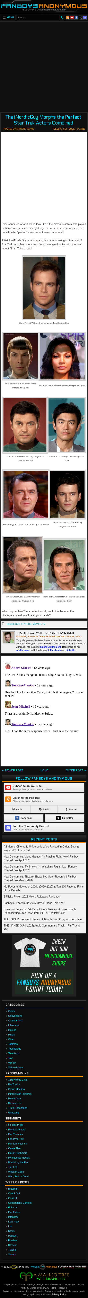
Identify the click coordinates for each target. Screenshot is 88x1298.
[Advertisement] (44, 66)
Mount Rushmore (17, 1153)
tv (43, 624)
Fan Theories (15, 1134)
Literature (13, 1025)
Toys (10, 1058)
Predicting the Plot (18, 1162)
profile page (22, 650)
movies (37, 624)
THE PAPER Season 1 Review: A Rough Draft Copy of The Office (43, 919)
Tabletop (13, 1044)
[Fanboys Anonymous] (44, 6)
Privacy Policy (59, 1294)
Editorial (12, 1207)
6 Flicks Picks (15, 1124)
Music (11, 1034)
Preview (12, 1240)
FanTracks (14, 1084)
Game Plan (14, 1148)
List (10, 1226)
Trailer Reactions (17, 1108)
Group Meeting (16, 1089)
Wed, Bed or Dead (18, 1176)
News (11, 1231)
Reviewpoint (15, 1103)
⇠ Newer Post (12, 770)
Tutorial (12, 1249)
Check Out (14, 1193)
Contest (12, 1198)
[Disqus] (44, 712)
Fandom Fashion (17, 1143)
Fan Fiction (14, 1212)
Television (13, 1053)
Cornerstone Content (20, 1202)
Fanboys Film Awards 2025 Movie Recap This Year (34, 902)
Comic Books (15, 1020)
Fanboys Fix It (16, 1139)
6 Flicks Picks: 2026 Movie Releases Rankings (32, 896)
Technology (14, 1048)
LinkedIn (70, 650)
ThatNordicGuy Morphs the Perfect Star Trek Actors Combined (43, 120)
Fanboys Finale (16, 1129)
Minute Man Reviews (20, 1093)
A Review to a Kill (17, 1079)
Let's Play (13, 1221)
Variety (12, 1062)
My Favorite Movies (19, 1157)
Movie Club (14, 1098)
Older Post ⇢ (76, 770)
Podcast (12, 1235)
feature (26, 624)
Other (11, 1039)
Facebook (55, 650)
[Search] (62, 17)
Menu (10, 17)
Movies (12, 1030)
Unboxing (13, 1112)
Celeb (11, 1011)
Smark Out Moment (50, 647)
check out (13, 624)
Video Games (15, 1067)
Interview (13, 1217)
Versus (12, 1254)
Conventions (15, 1015)
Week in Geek (16, 1171)
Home (45, 770)
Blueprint (13, 1188)
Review (12, 1245)
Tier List (12, 1167)
